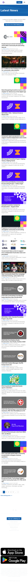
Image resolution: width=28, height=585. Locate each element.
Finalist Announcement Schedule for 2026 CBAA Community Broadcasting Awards (13, 45)
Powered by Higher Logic (14, 583)
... (15, 492)
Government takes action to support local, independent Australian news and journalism (13, 252)
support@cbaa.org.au (14, 535)
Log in (19, 2)
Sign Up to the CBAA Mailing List (14, 24)
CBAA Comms (6, 48)
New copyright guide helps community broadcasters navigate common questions (13, 455)
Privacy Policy (14, 539)
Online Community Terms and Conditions (14, 542)
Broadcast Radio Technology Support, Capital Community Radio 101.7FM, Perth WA (14, 479)
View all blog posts (6, 495)
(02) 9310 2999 (14, 534)
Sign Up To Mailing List (14, 518)
